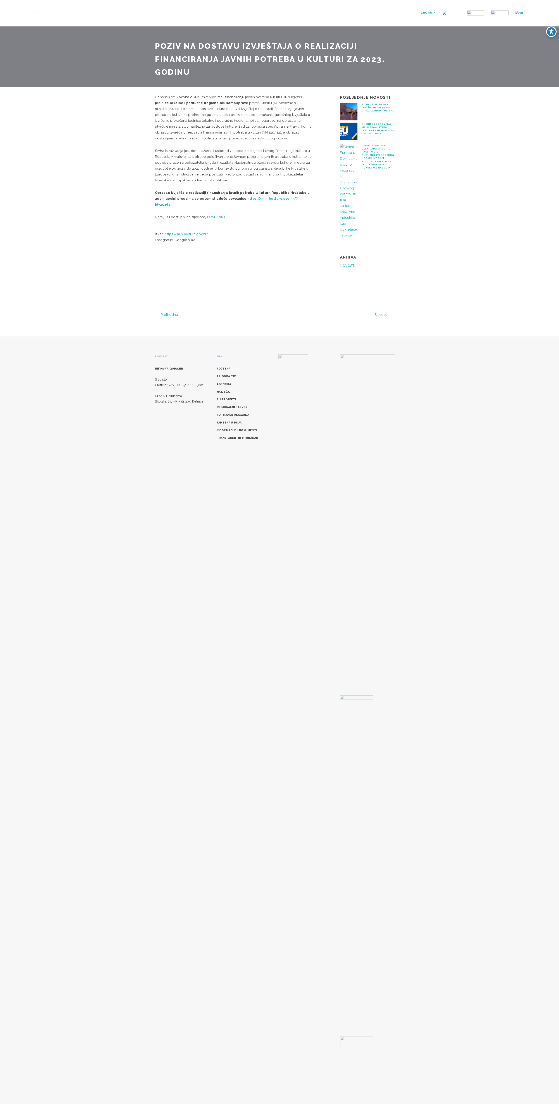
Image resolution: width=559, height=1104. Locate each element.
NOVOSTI (347, 266)
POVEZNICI (216, 217)
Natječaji (224, 391)
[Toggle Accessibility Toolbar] (551, 31)
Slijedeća (383, 315)
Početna (224, 368)
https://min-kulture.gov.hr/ (186, 234)
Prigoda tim (226, 376)
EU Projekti (226, 399)
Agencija (224, 384)
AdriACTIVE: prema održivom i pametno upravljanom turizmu (378, 107)
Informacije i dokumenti (237, 430)
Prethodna (169, 315)
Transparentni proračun (237, 437)
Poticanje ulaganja (233, 414)
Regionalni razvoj (232, 407)
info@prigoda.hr (169, 368)
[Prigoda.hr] (31, 11)
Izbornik (428, 12)
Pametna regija (229, 422)
